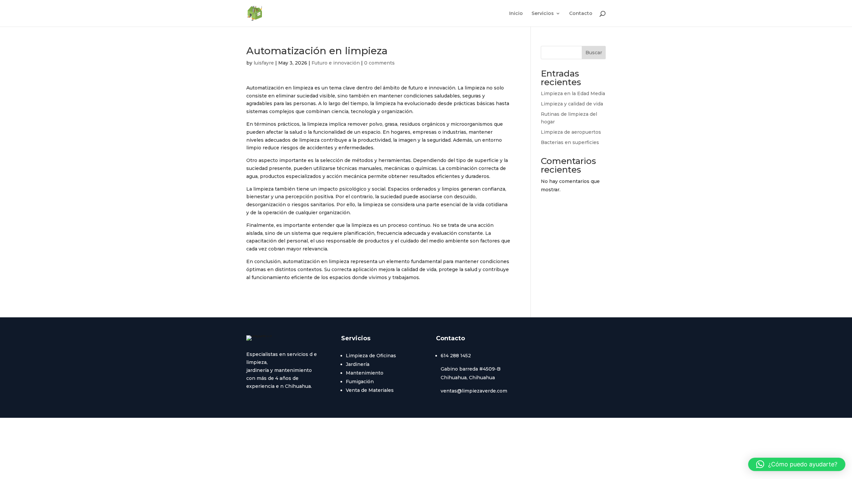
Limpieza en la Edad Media (573, 93)
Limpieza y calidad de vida (572, 104)
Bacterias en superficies (570, 142)
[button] (796, 464)
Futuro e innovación (336, 63)
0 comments (379, 63)
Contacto (580, 13)
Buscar (593, 53)
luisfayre (264, 63)
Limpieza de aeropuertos (571, 132)
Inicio (516, 13)
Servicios (543, 13)
